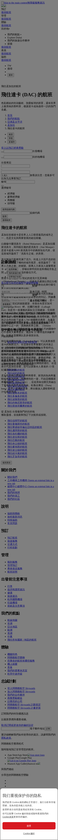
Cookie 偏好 (29, 833)
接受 (29, 825)
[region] (29, 814)
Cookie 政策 (8, 816)
